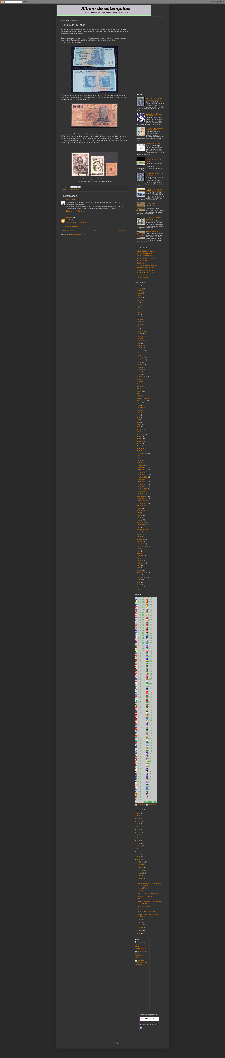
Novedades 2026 (142, 503)
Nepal (138, 455)
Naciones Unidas (142, 453)
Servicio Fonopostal (144, 906)
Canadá (139, 322)
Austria (139, 305)
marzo (141, 925)
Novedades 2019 (142, 486)
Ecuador (139, 367)
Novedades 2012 (142, 470)
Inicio (96, 231)
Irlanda (139, 417)
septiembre (142, 870)
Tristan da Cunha (142, 572)
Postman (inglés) (142, 275)
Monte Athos (140, 448)
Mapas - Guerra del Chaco (146, 911)
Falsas (139, 379)
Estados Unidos (142, 376)
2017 (139, 838)
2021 (139, 827)
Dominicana (140, 365)
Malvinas (139, 439)
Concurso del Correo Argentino (148, 893)
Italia (138, 422)
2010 (139, 857)
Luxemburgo (141, 434)
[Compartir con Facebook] (78, 187)
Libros (139, 427)
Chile (138, 329)
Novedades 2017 (142, 482)
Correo (139, 343)
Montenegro (140, 451)
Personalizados (141, 525)
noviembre (142, 865)
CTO (138, 353)
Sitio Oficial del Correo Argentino (147, 265)
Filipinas (139, 386)
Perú (138, 527)
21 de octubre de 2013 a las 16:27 (77, 222)
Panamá (139, 517)
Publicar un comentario (71, 227)
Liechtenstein (141, 429)
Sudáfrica (140, 560)
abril (140, 922)
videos (139, 589)
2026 (139, 813)
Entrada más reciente (68, 231)
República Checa (142, 546)
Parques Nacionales (152, 231)
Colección (140, 334)
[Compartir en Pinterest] (80, 187)
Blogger (124, 1043)
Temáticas (140, 570)
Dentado (139, 362)
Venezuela (140, 587)
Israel (138, 419)
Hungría (139, 412)
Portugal (139, 536)
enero (141, 930)
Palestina (139, 515)
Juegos (139, 424)
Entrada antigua (122, 231)
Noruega (139, 462)
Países (139, 513)
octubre (141, 867)
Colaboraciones (142, 331)
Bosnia (139, 314)
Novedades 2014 (142, 474)
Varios (139, 582)
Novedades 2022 (142, 494)
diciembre (142, 862)
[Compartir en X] (76, 187)
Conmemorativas (142, 341)
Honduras (140, 410)
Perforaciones (141, 522)
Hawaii (139, 405)
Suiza (138, 568)
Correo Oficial (142, 888)
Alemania (70, 189)
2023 (139, 821)
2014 (139, 846)
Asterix (140, 881)
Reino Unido (141, 544)
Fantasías (140, 381)
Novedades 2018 (142, 484)
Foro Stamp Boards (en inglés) (146, 272)
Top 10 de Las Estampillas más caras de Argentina (154, 99)
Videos (140, 909)
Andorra (139, 293)
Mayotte (139, 443)
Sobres (139, 558)
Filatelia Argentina (142, 260)
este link (103, 95)
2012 (139, 851)
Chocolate (141, 899)
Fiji (137, 384)
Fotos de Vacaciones (152, 203)
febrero (141, 928)
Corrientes (140, 348)
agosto (141, 873)
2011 (139, 854)
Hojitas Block (141, 408)
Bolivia (139, 312)
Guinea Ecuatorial (142, 400)
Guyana (139, 403)
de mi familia (141, 360)
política (139, 532)
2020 (139, 829)
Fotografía (140, 391)
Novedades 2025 (142, 501)
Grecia (139, 396)
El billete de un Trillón (145, 896)
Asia (138, 302)
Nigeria (139, 460)
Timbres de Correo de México (146, 268)
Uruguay (139, 579)
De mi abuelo (141, 357)
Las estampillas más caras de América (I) (154, 174)
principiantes (141, 539)
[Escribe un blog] (73, 187)
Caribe (139, 326)
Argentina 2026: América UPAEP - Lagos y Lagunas (154, 190)
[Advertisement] (88, 239)
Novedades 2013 (142, 472)
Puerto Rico (140, 541)
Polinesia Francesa (143, 529)
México (139, 446)
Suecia (139, 565)
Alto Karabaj (140, 291)
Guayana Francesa (143, 398)
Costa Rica (140, 350)
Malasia (139, 436)
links (138, 431)
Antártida (139, 295)
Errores (139, 372)
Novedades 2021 (142, 491)
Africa (138, 286)
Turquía (139, 575)
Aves (138, 307)
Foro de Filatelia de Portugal (146, 258)
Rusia (138, 551)
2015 (139, 843)
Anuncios (139, 298)
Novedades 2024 (142, 498)
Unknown (69, 217)
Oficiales (139, 508)
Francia (139, 393)
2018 (139, 835)
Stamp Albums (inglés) (144, 277)
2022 (139, 824)
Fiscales (139, 388)
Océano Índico (141, 505)
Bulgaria (139, 319)
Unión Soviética (142, 577)
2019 (139, 832)
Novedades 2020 (142, 489)
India (138, 415)
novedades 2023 (142, 496)
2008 (139, 934)
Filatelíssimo (140, 263)
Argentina (76, 189)
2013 (139, 849)
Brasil (138, 317)
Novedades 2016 (142, 479)
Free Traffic (138, 965)
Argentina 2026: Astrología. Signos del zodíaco (154, 129)
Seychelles (140, 556)
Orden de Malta (141, 510)
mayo (140, 919)
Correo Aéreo (141, 345)
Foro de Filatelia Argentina (145, 253)
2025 (139, 816)
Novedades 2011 (142, 467)
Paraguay (140, 520)
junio (140, 878)
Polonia (139, 534)
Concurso (140, 338)
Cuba (138, 355)
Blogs (138, 310)
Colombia (140, 336)
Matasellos (140, 441)
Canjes (139, 324)
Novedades (140, 465)
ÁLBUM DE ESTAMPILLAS (145, 251)
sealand (139, 553)
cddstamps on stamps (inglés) (146, 270)
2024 (139, 818)
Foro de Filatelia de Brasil (145, 256)
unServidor (70, 200)
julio (140, 876)
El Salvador (140, 369)
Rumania (139, 548)
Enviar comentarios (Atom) (78, 234)
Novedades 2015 (142, 477)
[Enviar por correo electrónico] (71, 187)
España (139, 374)
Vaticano (139, 584)
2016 (139, 840)
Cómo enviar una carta (153, 144)
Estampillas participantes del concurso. (154, 115)
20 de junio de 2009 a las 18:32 (76, 211)
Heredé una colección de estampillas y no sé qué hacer (154, 159)
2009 (139, 860)
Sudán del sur (141, 563)
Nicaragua (140, 458)
